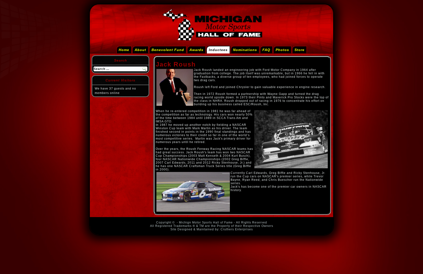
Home (124, 50)
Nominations (245, 50)
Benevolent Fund (168, 50)
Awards (196, 50)
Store (299, 50)
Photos (282, 50)
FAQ (266, 50)
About (140, 50)
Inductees (218, 50)
